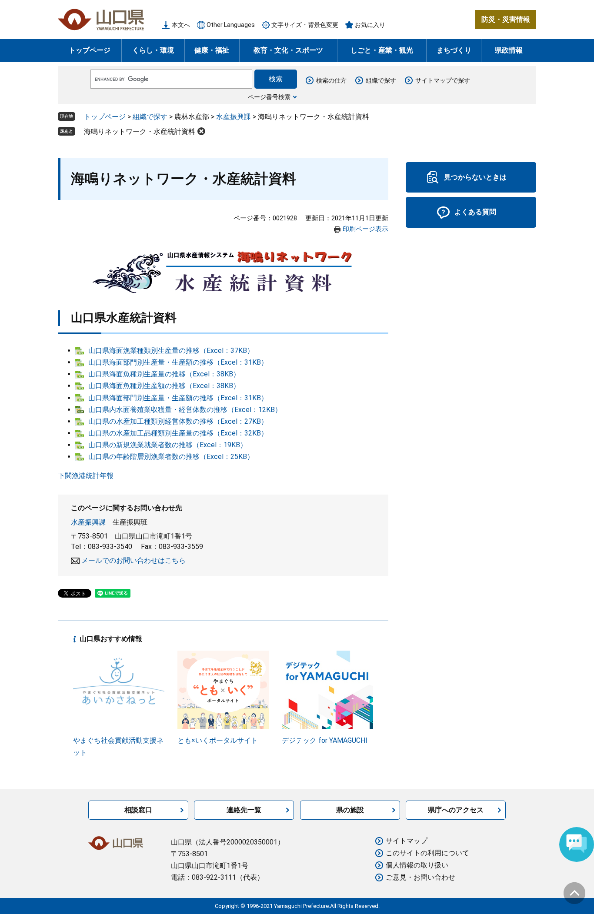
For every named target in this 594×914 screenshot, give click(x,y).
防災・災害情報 (505, 19)
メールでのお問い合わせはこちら (133, 560)
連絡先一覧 (244, 810)
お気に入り (370, 24)
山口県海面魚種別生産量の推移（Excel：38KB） (164, 374)
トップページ (89, 50)
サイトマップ (406, 841)
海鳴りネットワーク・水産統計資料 (139, 131)
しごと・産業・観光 (381, 50)
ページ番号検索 (269, 97)
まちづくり (454, 50)
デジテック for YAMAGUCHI (324, 740)
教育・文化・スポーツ (288, 50)
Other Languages (231, 24)
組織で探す (381, 80)
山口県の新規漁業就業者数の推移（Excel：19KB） (167, 445)
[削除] (201, 131)
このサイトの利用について (427, 853)
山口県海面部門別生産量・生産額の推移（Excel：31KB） (178, 362)
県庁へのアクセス (456, 810)
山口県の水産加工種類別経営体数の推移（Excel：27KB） (178, 421)
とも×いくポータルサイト (217, 740)
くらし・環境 (153, 50)
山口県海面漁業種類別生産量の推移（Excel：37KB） (171, 350)
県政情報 (509, 50)
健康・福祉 (211, 50)
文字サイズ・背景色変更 (304, 24)
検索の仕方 (331, 80)
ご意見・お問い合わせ (420, 877)
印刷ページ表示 (365, 229)
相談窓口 (138, 810)
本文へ (181, 24)
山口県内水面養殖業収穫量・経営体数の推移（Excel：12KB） (185, 409)
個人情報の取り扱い (417, 865)
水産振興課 (233, 117)
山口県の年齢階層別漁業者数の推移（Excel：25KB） (171, 456)
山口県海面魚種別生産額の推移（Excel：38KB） (164, 386)
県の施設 (350, 810)
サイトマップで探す (442, 80)
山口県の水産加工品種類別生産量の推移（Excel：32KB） (178, 433)
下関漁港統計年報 (85, 476)
